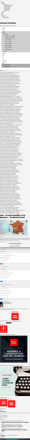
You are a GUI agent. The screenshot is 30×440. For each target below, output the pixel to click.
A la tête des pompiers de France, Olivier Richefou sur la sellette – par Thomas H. (10, 76)
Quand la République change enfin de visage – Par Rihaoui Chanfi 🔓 (8, 157)
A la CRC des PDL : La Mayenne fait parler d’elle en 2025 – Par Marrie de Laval (10, 79)
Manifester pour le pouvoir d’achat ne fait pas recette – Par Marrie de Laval (9, 103)
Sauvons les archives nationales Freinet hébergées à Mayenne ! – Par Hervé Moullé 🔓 (10, 80)
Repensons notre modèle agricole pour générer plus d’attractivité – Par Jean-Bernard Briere (11, 100)
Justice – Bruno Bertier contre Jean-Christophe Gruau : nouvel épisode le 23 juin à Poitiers (11, 114)
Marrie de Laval (2, 219)
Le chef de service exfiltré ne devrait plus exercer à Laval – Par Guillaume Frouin (10, 144)
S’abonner (3, 28)
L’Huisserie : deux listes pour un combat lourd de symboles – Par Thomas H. (9, 187)
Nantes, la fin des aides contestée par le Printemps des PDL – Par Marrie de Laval (10, 90)
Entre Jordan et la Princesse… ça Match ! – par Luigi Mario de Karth (8, 150)
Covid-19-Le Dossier (7, 6)
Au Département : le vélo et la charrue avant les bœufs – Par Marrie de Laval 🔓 (10, 197)
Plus (2, 14)
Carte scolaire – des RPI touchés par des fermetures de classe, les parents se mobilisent (10, 163)
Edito (2, 13)
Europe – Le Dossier (7, 7)
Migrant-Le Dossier (7, 10)
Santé (10, 303)
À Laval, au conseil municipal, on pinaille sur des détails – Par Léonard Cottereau (10, 110)
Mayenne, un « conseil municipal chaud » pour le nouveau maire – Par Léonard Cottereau (11, 113)
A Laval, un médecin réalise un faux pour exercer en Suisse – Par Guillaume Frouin (10, 83)
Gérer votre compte (5, 16)
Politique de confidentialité (15, 439)
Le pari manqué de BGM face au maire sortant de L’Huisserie (7, 174)
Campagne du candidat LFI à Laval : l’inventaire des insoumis (8, 167)
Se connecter (17, 244)
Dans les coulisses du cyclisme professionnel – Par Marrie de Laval (8, 184)
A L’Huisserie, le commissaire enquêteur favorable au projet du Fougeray (9, 93)
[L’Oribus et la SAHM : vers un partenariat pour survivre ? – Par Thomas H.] (12, 420)
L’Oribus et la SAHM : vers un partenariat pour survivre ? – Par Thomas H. (15, 422)
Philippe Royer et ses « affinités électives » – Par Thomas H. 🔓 (8, 136)
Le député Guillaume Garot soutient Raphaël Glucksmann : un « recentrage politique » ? (11, 97)
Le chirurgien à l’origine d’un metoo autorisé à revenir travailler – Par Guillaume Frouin (11, 204)
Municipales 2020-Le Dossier (8, 5)
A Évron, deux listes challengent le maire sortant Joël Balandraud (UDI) (9, 208)
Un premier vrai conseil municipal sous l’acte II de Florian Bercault (8, 147)
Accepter (8, 439)
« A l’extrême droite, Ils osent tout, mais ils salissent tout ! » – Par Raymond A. (9, 117)
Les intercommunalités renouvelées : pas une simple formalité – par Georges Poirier (10, 133)
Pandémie (8, 303)
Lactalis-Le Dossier (8, 45)
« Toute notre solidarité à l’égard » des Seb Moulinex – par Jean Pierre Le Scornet (10, 198)
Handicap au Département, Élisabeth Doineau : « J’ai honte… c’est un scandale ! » (10, 96)
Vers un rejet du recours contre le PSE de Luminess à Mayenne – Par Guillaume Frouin (11, 153)
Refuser (10, 439)
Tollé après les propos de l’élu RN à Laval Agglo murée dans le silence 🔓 (9, 127)
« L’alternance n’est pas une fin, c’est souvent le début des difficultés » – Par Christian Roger (11, 160)
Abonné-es (3, 62)
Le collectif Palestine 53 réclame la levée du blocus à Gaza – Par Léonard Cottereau (10, 107)
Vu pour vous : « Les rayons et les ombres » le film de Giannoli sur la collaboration (10, 143)
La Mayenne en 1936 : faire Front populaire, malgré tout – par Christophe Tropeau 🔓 (11, 140)
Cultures (3, 53)
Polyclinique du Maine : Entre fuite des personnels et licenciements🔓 (8, 89)
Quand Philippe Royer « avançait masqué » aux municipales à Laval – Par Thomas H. (10, 116)
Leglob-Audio (3, 15)
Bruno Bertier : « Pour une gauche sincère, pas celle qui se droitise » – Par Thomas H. (10, 154)
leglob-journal (8, 23)
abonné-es (3, 408)
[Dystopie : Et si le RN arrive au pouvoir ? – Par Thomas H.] (11, 424)
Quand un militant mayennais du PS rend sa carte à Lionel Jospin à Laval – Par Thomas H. (11, 164)
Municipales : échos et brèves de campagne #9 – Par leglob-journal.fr (8, 177)
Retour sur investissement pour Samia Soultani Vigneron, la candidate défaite (9, 171)
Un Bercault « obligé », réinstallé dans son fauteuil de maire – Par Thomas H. (9, 170)
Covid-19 (3, 303)
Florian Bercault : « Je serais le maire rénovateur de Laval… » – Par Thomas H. (10, 211)
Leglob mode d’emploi (6, 17)
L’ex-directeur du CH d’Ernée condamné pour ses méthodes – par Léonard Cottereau (10, 124)
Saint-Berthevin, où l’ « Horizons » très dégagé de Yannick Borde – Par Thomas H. (10, 188)
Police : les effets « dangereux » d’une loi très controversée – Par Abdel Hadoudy (10, 86)
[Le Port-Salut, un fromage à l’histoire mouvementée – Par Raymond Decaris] (12, 428)
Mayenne (2, 3)
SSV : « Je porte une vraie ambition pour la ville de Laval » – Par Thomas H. (9, 207)
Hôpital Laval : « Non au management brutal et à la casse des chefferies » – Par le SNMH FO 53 (12, 106)
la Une (3, 30)
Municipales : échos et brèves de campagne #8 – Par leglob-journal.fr (8, 180)
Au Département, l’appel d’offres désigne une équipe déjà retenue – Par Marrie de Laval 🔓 (11, 120)
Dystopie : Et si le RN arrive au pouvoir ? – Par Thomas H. (7, 73)
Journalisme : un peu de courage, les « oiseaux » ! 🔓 (6, 123)
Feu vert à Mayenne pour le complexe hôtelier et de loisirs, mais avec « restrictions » (10, 137)
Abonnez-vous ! (15, 311)
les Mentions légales (3, 397)
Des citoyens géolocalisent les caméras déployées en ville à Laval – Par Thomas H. (10, 194)
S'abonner (1, 263)
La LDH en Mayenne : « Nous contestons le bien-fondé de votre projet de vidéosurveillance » (11, 134)
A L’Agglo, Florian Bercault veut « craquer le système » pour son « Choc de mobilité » (10, 130)
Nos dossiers (5, 4)
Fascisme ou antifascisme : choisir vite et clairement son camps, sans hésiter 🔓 (9, 201)
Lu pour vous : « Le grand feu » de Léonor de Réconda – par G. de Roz (9, 126)
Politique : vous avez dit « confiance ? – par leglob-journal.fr (7, 191)
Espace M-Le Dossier (7, 8)
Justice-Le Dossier (6, 9)
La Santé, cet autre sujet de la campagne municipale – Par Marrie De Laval (9, 181)
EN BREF (4, 11)
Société (2, 12)
